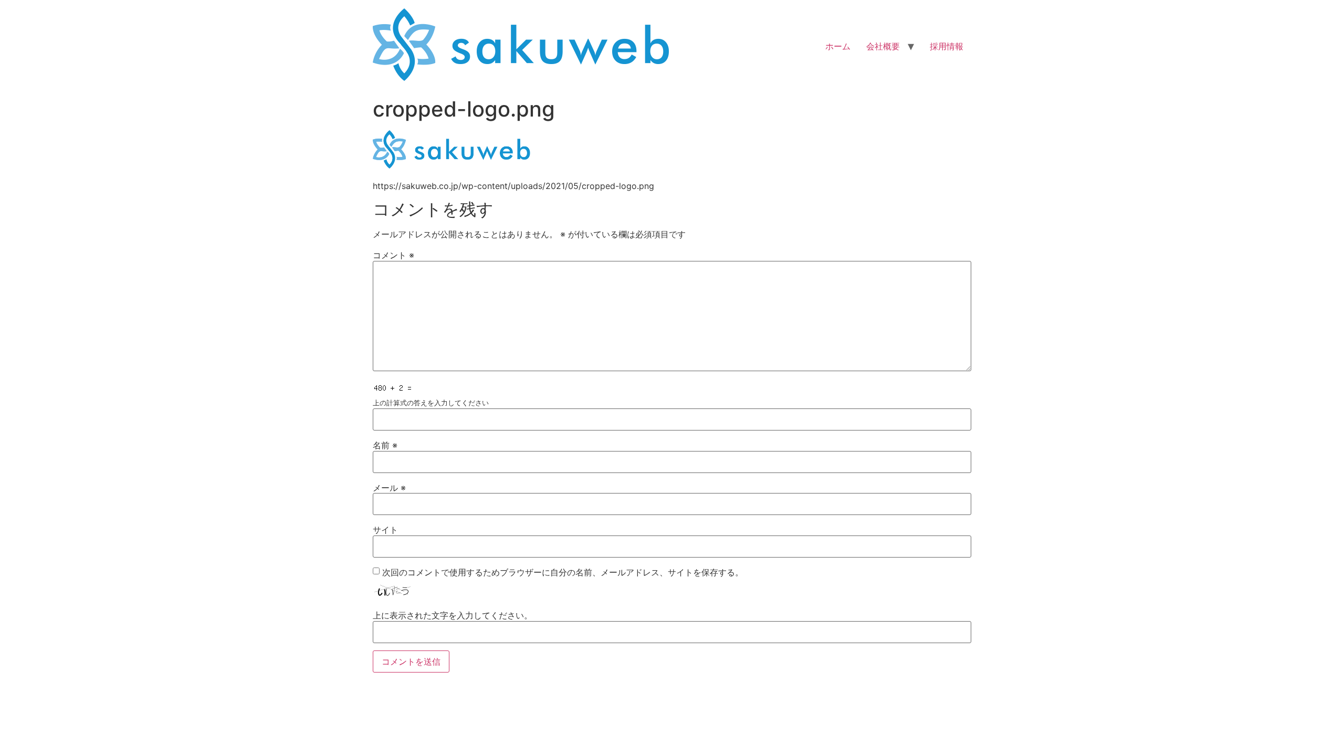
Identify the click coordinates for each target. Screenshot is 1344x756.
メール (389, 488)
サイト (385, 530)
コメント (393, 255)
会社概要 (883, 46)
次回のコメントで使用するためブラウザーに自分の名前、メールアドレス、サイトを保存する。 (562, 572)
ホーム (837, 46)
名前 (385, 445)
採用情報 (946, 46)
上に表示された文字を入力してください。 (452, 615)
